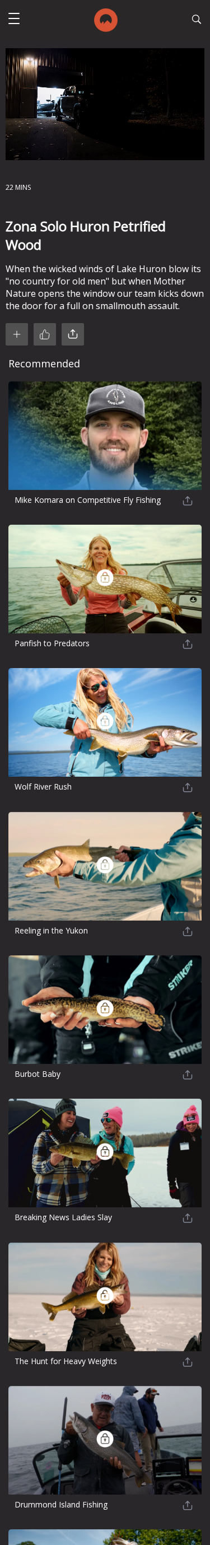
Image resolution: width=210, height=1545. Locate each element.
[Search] (196, 21)
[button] (14, 20)
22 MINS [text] (18, 187)
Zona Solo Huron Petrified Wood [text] (86, 235)
